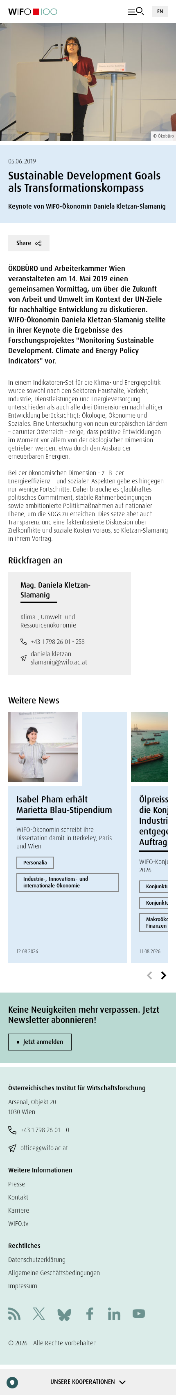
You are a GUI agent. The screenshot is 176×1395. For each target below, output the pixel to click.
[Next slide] (164, 975)
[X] (39, 1315)
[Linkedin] (114, 1315)
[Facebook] (89, 1315)
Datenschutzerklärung (36, 1259)
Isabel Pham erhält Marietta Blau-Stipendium (64, 805)
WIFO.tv (18, 1223)
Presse (16, 1184)
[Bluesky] (64, 1314)
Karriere (18, 1210)
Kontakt (18, 1197)
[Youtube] (139, 1315)
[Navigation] (136, 11)
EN (160, 11)
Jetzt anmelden (43, 1042)
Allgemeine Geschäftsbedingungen (54, 1273)
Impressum (22, 1286)
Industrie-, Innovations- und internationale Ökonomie (55, 882)
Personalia (35, 862)
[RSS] (14, 1315)
